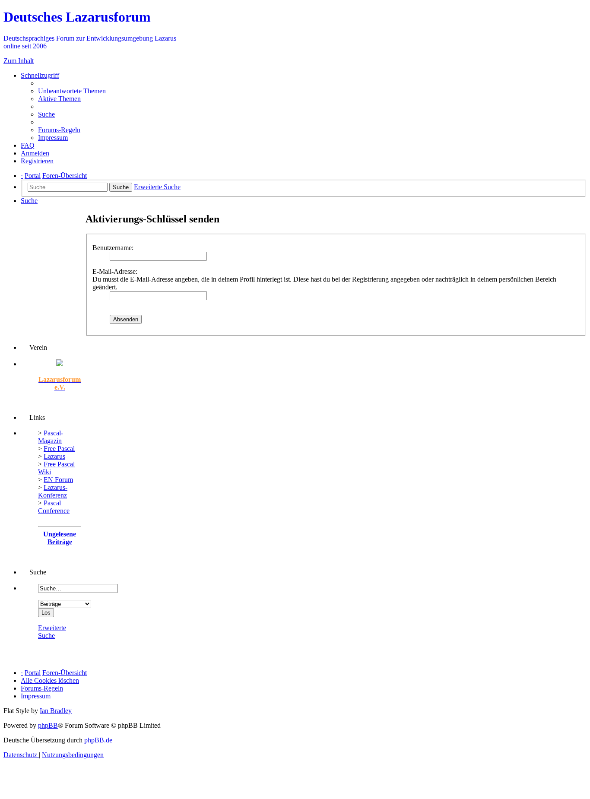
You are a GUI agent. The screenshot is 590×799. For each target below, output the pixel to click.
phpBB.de (98, 740)
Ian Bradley (56, 710)
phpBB (48, 725)
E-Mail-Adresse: (114, 271)
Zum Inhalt (18, 60)
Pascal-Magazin (50, 436)
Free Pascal (59, 448)
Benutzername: (112, 247)
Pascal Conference (54, 506)
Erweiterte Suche (52, 631)
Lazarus (54, 456)
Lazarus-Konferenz (52, 491)
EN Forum (58, 479)
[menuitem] (72, 91)
